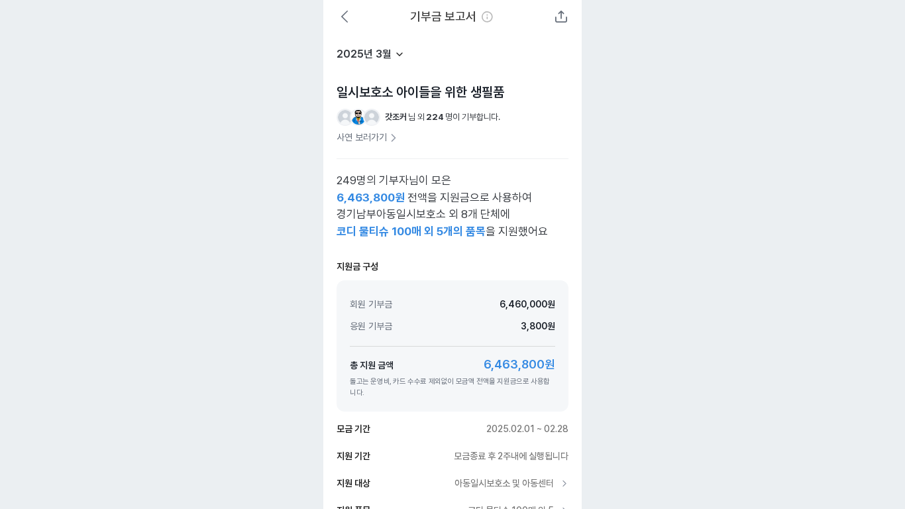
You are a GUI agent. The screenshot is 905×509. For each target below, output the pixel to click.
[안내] (487, 17)
